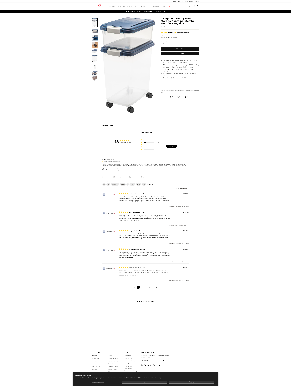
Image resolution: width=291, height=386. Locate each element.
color (108, 184)
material (132, 184)
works (143, 184)
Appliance (142, 6)
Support (197, 1)
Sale (169, 6)
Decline (191, 382)
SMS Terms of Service (130, 361)
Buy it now (180, 53)
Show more (150, 184)
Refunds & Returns (112, 369)
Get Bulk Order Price (178, 1)
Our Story (94, 355)
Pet (135, 6)
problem (123, 184)
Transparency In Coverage (131, 371)
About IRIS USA (95, 358)
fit (127, 184)
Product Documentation (114, 361)
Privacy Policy (128, 355)
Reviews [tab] (105, 125)
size (104, 184)
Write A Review (171, 146)
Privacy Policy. (157, 378)
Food (148, 6)
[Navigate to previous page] (134, 287)
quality (138, 184)
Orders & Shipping (113, 366)
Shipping (163, 37)
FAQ (109, 372)
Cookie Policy (128, 364)
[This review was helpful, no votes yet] (184, 206)
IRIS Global (94, 361)
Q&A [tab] (111, 125)
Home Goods (156, 6)
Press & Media (95, 364)
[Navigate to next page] (156, 287)
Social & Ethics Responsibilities (128, 367)
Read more (142, 202)
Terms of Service (129, 358)
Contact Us (110, 355)
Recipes (94, 372)
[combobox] (123, 177)
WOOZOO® (112, 6)
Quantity (164, 41)
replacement (115, 184)
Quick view (104, 330)
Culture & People (96, 366)
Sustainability (95, 369)
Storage (129, 6)
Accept (145, 382)
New (164, 6)
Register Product (189, 1)
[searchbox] (108, 177)
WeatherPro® (121, 6)
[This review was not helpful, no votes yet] (186, 206)
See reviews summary (183, 32)
